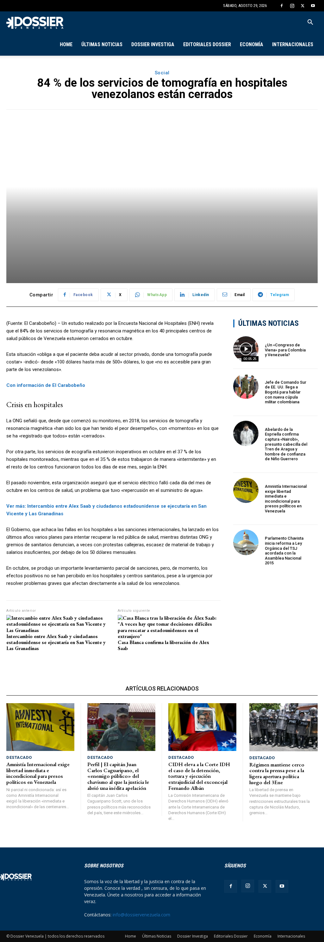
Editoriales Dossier (207, 44)
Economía (251, 44)
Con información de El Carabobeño (45, 385)
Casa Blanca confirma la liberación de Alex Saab (163, 645)
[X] (302, 5)
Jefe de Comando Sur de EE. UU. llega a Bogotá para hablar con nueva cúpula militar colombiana (285, 392)
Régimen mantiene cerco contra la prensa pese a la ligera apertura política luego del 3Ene (276, 773)
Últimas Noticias (101, 44)
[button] (310, 23)
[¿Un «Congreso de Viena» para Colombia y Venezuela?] (246, 349)
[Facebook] (281, 5)
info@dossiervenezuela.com (141, 915)
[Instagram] (292, 5)
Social (162, 73)
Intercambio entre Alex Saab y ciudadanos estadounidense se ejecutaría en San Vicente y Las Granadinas (56, 642)
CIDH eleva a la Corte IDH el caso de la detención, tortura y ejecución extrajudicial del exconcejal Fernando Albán (199, 776)
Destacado (19, 757)
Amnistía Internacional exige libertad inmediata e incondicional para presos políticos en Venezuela (286, 498)
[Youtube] (313, 5)
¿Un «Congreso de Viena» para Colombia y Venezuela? (285, 350)
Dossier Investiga (152, 44)
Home (66, 44)
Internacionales (292, 44)
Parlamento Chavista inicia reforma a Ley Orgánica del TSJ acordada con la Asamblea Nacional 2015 (284, 550)
